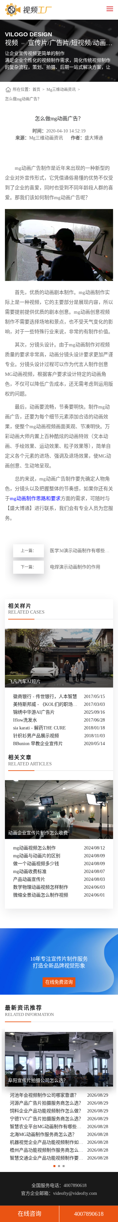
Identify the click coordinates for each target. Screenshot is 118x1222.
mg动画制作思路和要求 (35, 498)
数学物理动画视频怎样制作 (40, 887)
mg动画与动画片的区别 (36, 855)
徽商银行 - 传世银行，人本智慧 (45, 696)
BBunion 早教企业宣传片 (38, 743)
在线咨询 (29, 1214)
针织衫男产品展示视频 (36, 735)
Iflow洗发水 (25, 720)
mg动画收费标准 (30, 871)
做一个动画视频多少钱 (36, 863)
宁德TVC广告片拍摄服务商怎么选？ (46, 1118)
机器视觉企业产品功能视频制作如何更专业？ (47, 1142)
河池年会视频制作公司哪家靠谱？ (44, 1095)
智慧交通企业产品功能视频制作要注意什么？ (47, 1158)
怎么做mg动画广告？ (23, 99)
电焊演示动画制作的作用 (75, 567)
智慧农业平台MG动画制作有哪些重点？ (47, 1126)
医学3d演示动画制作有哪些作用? (81, 550)
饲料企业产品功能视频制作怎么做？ (46, 1111)
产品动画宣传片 (29, 879)
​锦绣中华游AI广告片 (34, 712)
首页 (36, 89)
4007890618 (89, 1214)
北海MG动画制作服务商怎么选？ (43, 1134)
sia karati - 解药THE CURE (39, 727)
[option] (59, 1095)
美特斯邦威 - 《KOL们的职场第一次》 (47, 704)
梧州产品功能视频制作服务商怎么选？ (47, 1150)
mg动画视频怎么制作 (34, 848)
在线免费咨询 (59, 982)
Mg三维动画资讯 (61, 89)
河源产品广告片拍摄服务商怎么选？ (46, 1103)
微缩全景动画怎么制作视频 (40, 895)
